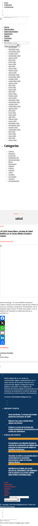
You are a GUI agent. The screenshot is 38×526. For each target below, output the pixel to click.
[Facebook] (19, 318)
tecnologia (12, 177)
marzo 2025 (12, 68)
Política (11, 168)
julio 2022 (11, 132)
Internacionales (14, 160)
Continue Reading (6, 353)
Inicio (6, 3)
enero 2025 (12, 73)
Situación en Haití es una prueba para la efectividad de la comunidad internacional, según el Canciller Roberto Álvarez (22, 459)
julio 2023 (11, 111)
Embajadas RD (13, 158)
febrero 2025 (13, 70)
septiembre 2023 (14, 106)
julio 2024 (11, 85)
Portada (11, 170)
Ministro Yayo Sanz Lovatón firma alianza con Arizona (20, 422)
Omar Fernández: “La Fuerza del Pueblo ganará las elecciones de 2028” (22, 415)
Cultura (11, 151)
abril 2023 (11, 117)
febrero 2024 (13, 96)
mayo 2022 (12, 136)
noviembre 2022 (14, 125)
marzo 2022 (12, 140)
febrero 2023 (13, 119)
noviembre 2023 (14, 102)
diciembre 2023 (13, 100)
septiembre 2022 (14, 129)
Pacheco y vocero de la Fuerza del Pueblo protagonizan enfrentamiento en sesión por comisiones (23, 429)
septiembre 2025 (14, 56)
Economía (12, 156)
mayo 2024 (12, 89)
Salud (10, 172)
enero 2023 (12, 121)
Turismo (11, 179)
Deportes (11, 153)
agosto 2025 (12, 58)
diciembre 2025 (13, 49)
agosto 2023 (12, 108)
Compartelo (4, 347)
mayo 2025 (12, 64)
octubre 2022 (13, 127)
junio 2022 (12, 134)
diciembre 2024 (13, 75)
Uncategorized (13, 181)
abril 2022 (11, 138)
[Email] (19, 332)
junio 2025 (12, 62)
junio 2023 (12, 113)
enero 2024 (12, 98)
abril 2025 (11, 66)
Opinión (11, 166)
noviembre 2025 (14, 51)
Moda (10, 162)
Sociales (11, 175)
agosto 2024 (12, 83)
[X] (19, 323)
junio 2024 (12, 87)
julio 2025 (11, 60)
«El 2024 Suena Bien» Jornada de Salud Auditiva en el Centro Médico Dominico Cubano (16, 233)
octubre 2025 (13, 54)
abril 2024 (11, 92)
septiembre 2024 (14, 81)
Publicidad (8, 5)
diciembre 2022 (13, 123)
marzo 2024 (12, 94)
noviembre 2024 (14, 77)
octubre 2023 (13, 104)
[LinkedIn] (19, 337)
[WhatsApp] (19, 327)
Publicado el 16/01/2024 (6, 241)
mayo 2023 (12, 115)
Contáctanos (9, 7)
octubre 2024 (13, 79)
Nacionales (12, 164)
